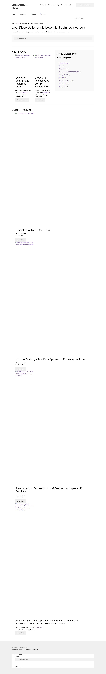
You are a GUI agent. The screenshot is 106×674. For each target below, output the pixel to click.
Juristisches (23, 14)
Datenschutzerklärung (53, 5)
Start (19, 23)
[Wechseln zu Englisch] (42, 14)
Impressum (43, 5)
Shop (13, 14)
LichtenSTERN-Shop (20, 6)
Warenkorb (18, 667)
